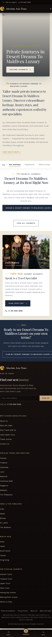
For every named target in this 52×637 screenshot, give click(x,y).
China (2, 542)
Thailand (3, 463)
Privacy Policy (23, 611)
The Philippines (6, 495)
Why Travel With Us (8, 430)
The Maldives (5, 527)
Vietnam (3, 458)
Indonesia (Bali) (6, 481)
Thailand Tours (6, 579)
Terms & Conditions (8, 611)
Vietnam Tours (6, 574)
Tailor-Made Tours (7, 435)
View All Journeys (26, 223)
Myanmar (3, 476)
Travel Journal (6, 439)
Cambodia (4, 467)
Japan (2, 546)
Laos (2, 472)
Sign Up (45, 398)
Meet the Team (6, 426)
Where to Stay (44, 164)
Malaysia (3, 490)
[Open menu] (51, 9)
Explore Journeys (19, 69)
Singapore (4, 486)
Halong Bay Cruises (8, 593)
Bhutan (3, 518)
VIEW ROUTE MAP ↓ (11, 152)
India (2, 509)
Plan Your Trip (16, 303)
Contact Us (4, 444)
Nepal (2, 514)
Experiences (29, 164)
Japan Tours (5, 583)
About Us (4, 421)
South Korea (5, 551)
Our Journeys (15, 164)
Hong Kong (4, 560)
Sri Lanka (4, 523)
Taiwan (3, 555)
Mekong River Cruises (9, 597)
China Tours (5, 588)
